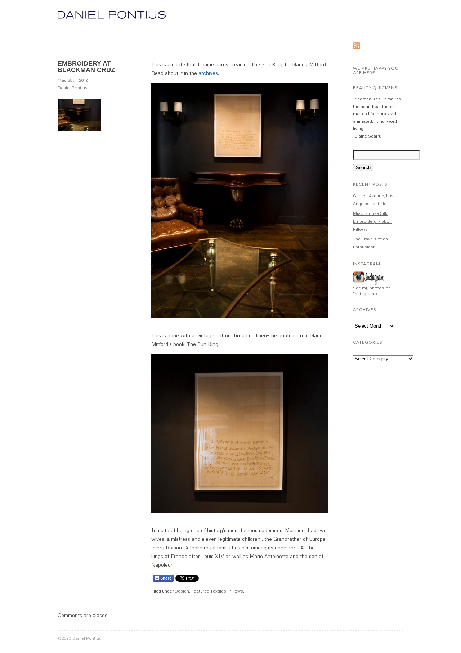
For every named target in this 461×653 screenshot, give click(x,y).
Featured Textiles (208, 591)
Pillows (235, 591)
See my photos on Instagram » (372, 290)
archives (208, 73)
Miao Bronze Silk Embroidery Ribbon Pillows (372, 221)
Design (182, 591)
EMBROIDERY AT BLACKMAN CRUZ (86, 66)
